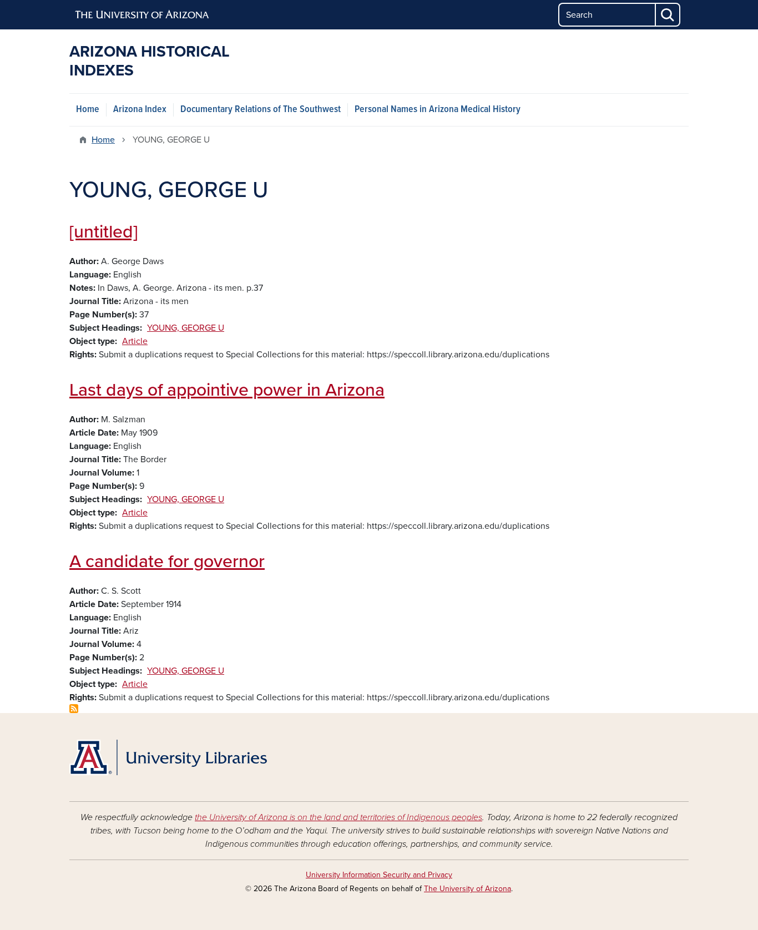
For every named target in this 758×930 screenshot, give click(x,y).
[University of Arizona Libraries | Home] (168, 757)
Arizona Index (139, 109)
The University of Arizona (467, 888)
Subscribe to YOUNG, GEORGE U (73, 708)
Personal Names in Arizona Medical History (438, 109)
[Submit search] (668, 15)
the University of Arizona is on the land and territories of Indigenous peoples (338, 817)
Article (135, 341)
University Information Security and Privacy (379, 875)
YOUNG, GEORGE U (185, 327)
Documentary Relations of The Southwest (260, 109)
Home (87, 109)
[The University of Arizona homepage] (143, 15)
